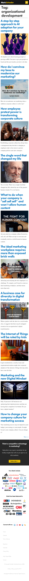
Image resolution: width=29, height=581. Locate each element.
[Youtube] (20, 525)
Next (26, 437)
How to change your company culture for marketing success (14, 417)
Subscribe (5, 547)
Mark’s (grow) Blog (7, 556)
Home (4, 531)
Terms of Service (6, 539)
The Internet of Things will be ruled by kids (14, 335)
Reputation (5, 544)
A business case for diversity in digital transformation (13, 296)
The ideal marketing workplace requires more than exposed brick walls (13, 251)
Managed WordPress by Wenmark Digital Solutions (14, 573)
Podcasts (5, 535)
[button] (26, 2)
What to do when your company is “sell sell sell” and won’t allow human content (13, 201)
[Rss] (25, 525)
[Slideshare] (22, 525)
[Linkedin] (14, 525)
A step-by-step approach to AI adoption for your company (12, 26)
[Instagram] (17, 525)
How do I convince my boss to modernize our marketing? (12, 72)
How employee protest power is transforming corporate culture (12, 113)
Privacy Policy (6, 551)
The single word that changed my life (14, 157)
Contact (4, 560)
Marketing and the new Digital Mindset (13, 376)
